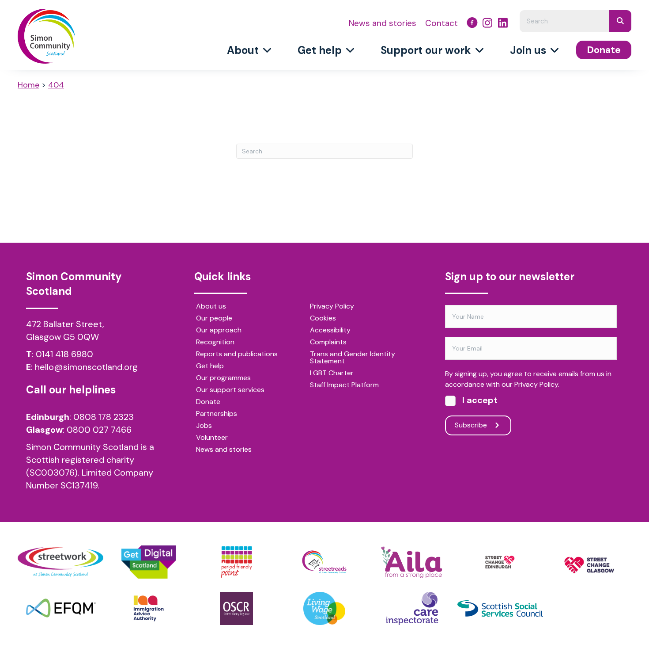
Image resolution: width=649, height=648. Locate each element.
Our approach (218, 331)
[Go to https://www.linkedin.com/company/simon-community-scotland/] (503, 23)
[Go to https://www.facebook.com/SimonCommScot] (472, 24)
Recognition (215, 343)
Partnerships (216, 414)
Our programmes (223, 378)
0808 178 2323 (103, 417)
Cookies (323, 319)
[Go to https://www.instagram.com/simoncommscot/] (487, 23)
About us (211, 307)
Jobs (204, 426)
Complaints (328, 343)
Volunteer (212, 438)
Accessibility (330, 331)
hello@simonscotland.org (86, 367)
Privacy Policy (332, 307)
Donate (208, 402)
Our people (214, 319)
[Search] (620, 21)
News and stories (224, 450)
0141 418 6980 (64, 354)
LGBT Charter (332, 373)
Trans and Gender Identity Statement (352, 358)
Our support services (230, 390)
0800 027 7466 (99, 429)
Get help (210, 366)
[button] (478, 425)
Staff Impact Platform (344, 385)
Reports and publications (237, 354)
